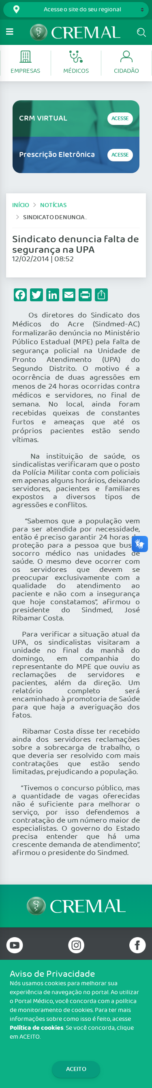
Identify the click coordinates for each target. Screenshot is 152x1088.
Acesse (120, 118)
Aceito (76, 1069)
